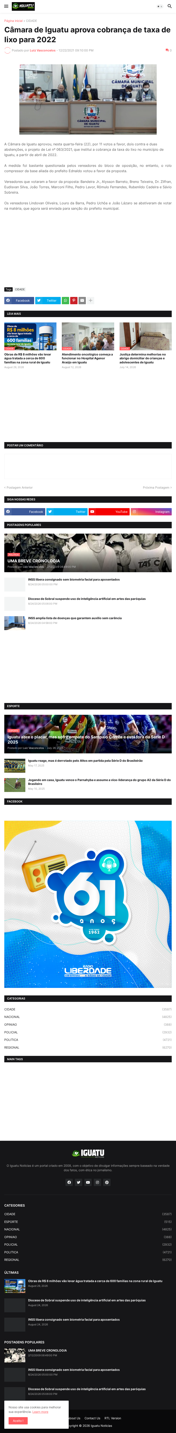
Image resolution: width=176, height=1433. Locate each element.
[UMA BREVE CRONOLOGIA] (14, 1355)
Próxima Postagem (156, 487)
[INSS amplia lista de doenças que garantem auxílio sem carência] (14, 623)
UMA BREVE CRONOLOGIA (47, 1350)
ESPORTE (88, 1222)
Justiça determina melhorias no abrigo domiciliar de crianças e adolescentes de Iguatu (143, 358)
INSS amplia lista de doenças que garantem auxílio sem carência (75, 618)
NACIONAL (88, 1017)
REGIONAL (88, 1047)
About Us (73, 1418)
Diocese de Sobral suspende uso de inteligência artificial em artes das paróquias (87, 599)
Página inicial (13, 21)
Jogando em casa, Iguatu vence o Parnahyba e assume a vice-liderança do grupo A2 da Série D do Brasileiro (99, 782)
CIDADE (31, 21)
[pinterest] (107, 1182)
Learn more (40, 1411)
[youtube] (88, 1182)
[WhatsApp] (65, 300)
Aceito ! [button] (18, 1420)
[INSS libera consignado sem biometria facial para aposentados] (14, 585)
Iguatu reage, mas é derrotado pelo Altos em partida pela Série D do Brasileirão (85, 760)
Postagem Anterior (20, 487)
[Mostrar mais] (90, 300)
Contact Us (92, 1418)
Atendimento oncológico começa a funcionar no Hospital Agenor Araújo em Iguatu (87, 358)
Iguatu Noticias (101, 1425)
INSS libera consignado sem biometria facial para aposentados (74, 579)
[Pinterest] (73, 300)
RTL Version (113, 1418)
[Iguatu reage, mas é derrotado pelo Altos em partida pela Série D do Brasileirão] (14, 766)
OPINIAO (88, 1024)
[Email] (82, 300)
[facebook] (69, 1182)
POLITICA (88, 1040)
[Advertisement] (88, 252)
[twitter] (78, 1182)
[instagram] (97, 1182)
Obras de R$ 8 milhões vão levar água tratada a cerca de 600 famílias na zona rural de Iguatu (27, 358)
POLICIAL (88, 1032)
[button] (6, 6)
